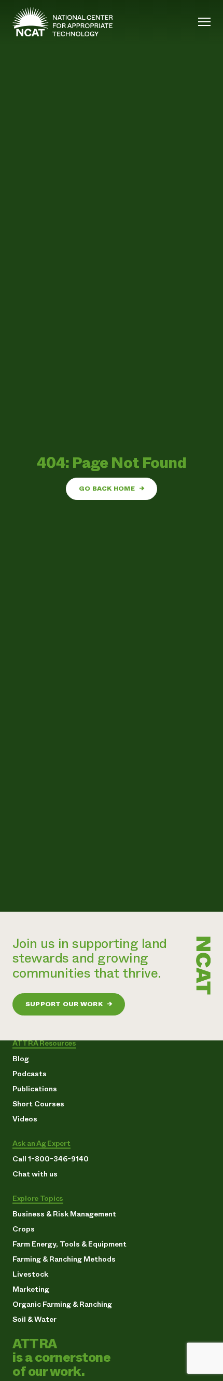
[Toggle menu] (204, 21)
